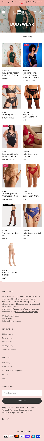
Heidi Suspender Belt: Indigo (32, 234)
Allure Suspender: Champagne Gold (10, 194)
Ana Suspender (9, 114)
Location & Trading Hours (12, 370)
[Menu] (3, 12)
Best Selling (27, 36)
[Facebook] (4, 418)
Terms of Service (9, 349)
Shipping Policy (8, 342)
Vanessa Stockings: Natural (10, 273)
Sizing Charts (7, 334)
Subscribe (22, 401)
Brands (5, 374)
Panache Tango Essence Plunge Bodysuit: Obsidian (31, 75)
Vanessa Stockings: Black (10, 234)
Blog (4, 378)
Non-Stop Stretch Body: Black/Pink (10, 155)
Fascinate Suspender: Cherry (31, 194)
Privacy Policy (7, 346)
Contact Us (7, 366)
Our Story (6, 362)
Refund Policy (7, 338)
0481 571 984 (7, 318)
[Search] (35, 12)
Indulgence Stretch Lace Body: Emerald (10, 74)
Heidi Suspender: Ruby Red (30, 155)
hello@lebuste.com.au (11, 321)
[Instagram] (9, 418)
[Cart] (40, 12)
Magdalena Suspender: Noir (30, 115)
